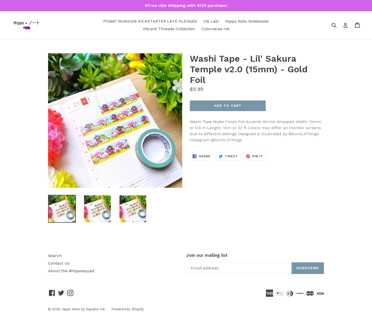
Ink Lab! (211, 21)
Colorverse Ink (215, 28)
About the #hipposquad (71, 270)
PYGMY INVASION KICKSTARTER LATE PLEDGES (150, 21)
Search (55, 255)
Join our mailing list (207, 255)
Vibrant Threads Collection (169, 28)
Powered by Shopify (127, 309)
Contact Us (59, 263)
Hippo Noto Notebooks (247, 21)
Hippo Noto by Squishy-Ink (83, 309)
